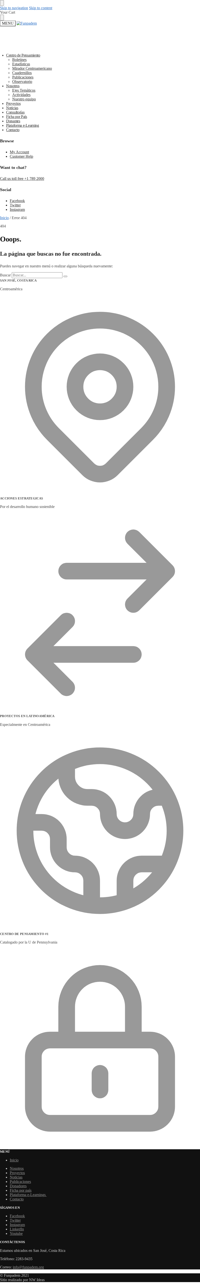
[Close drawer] (2, 17)
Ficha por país (20, 1190)
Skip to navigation (14, 8)
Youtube (16, 1233)
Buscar (5, 275)
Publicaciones (20, 1181)
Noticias (16, 1177)
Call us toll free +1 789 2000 (22, 178)
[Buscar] (65, 276)
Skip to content (40, 8)
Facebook (17, 201)
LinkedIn (17, 1229)
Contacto (17, 1199)
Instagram (17, 209)
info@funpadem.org (28, 1267)
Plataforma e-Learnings (28, 1195)
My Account (19, 152)
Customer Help (21, 156)
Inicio (4, 218)
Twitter (15, 205)
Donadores (18, 1186)
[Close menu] (2, 3)
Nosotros (17, 1168)
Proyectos (17, 1173)
